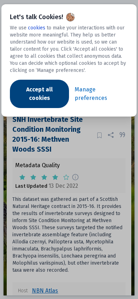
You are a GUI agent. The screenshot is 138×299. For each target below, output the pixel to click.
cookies (36, 28)
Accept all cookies (39, 93)
